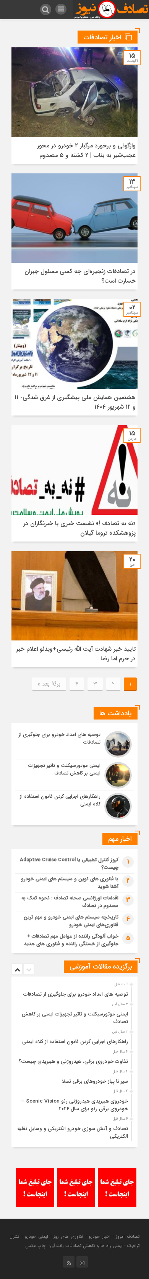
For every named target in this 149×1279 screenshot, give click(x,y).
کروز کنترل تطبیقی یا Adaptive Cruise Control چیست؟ (69, 864)
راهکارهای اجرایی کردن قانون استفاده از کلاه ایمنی (75, 1042)
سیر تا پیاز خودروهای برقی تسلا (95, 1081)
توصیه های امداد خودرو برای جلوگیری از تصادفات (75, 994)
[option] (73, 992)
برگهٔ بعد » (49, 684)
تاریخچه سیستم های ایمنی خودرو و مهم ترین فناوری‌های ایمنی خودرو (71, 921)
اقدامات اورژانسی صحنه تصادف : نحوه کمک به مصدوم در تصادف (69, 902)
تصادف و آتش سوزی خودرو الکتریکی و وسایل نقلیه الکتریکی (72, 1132)
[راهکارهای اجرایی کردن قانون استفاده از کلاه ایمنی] (74, 805)
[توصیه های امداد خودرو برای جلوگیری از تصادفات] (74, 744)
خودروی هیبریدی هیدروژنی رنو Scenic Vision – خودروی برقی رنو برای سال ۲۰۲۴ (74, 1105)
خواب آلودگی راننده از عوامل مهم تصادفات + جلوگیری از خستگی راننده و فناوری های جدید (71, 940)
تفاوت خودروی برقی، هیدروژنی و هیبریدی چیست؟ (73, 1061)
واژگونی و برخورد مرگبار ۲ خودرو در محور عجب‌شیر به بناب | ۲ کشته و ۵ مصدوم (86, 150)
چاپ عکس (36, 1245)
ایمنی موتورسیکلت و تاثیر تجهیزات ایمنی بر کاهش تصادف (75, 1018)
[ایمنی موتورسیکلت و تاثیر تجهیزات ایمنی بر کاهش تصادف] (74, 775)
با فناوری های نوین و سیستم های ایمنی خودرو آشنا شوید (69, 883)
